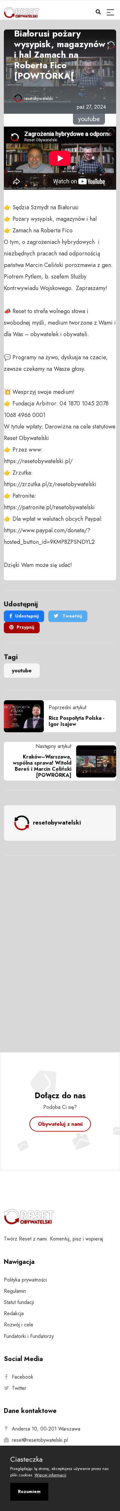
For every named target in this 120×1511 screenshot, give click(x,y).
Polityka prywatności (25, 1279)
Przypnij (25, 627)
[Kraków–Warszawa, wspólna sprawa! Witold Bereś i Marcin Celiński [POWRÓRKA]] (93, 761)
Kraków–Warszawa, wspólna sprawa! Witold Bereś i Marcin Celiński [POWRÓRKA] (42, 766)
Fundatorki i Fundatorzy (29, 1336)
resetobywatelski (38, 98)
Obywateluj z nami (60, 1124)
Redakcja (14, 1313)
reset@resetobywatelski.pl (40, 1440)
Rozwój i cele (18, 1324)
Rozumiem (29, 1491)
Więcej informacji (50, 1475)
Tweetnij (71, 616)
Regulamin (15, 1291)
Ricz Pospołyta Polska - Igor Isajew (77, 721)
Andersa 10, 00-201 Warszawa (46, 1428)
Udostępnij (27, 616)
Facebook (22, 1377)
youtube (22, 670)
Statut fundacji (19, 1302)
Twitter (19, 1388)
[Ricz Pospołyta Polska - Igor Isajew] (26, 716)
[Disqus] (60, 945)
